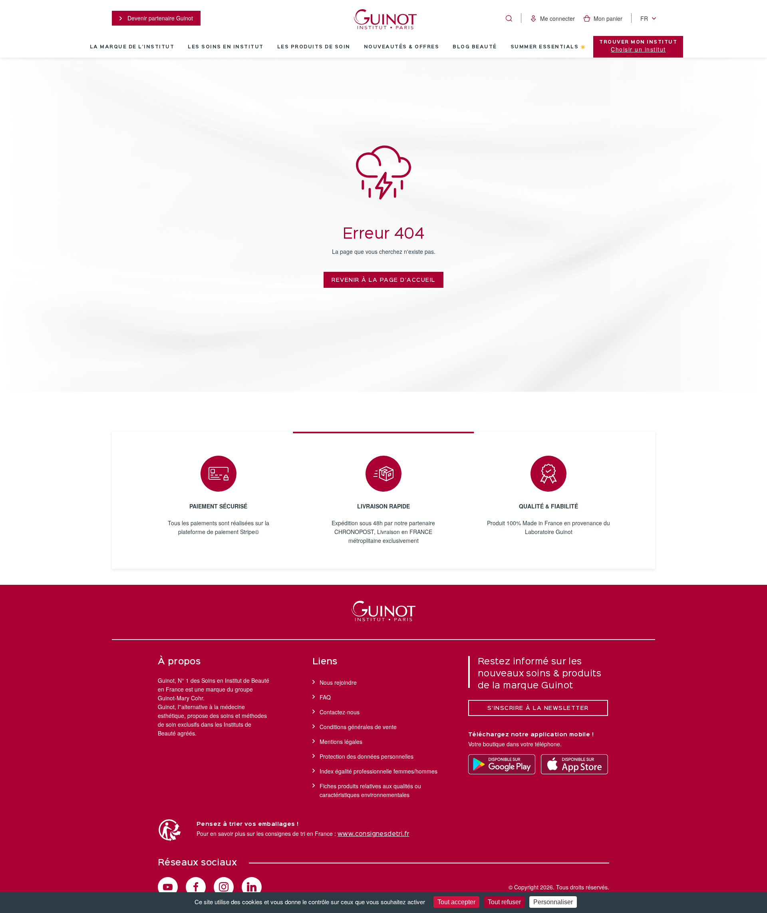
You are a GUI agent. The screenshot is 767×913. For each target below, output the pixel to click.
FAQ (325, 697)
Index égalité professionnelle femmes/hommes (378, 771)
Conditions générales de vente (358, 727)
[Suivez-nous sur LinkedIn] (252, 887)
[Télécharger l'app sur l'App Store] (574, 764)
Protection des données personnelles (366, 756)
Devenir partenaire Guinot (159, 18)
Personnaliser (553, 902)
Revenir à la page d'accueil (383, 280)
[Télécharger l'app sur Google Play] (501, 764)
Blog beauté (475, 47)
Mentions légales (341, 742)
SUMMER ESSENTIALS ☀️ (548, 47)
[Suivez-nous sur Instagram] (224, 887)
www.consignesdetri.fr (373, 834)
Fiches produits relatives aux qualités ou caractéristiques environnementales (370, 790)
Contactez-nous (340, 712)
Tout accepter (456, 902)
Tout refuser (504, 902)
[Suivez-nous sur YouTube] (168, 887)
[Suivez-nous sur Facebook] (196, 887)
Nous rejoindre (338, 682)
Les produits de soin (313, 47)
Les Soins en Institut (226, 47)
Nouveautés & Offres (401, 47)
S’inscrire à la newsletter (538, 708)
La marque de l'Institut (132, 47)
